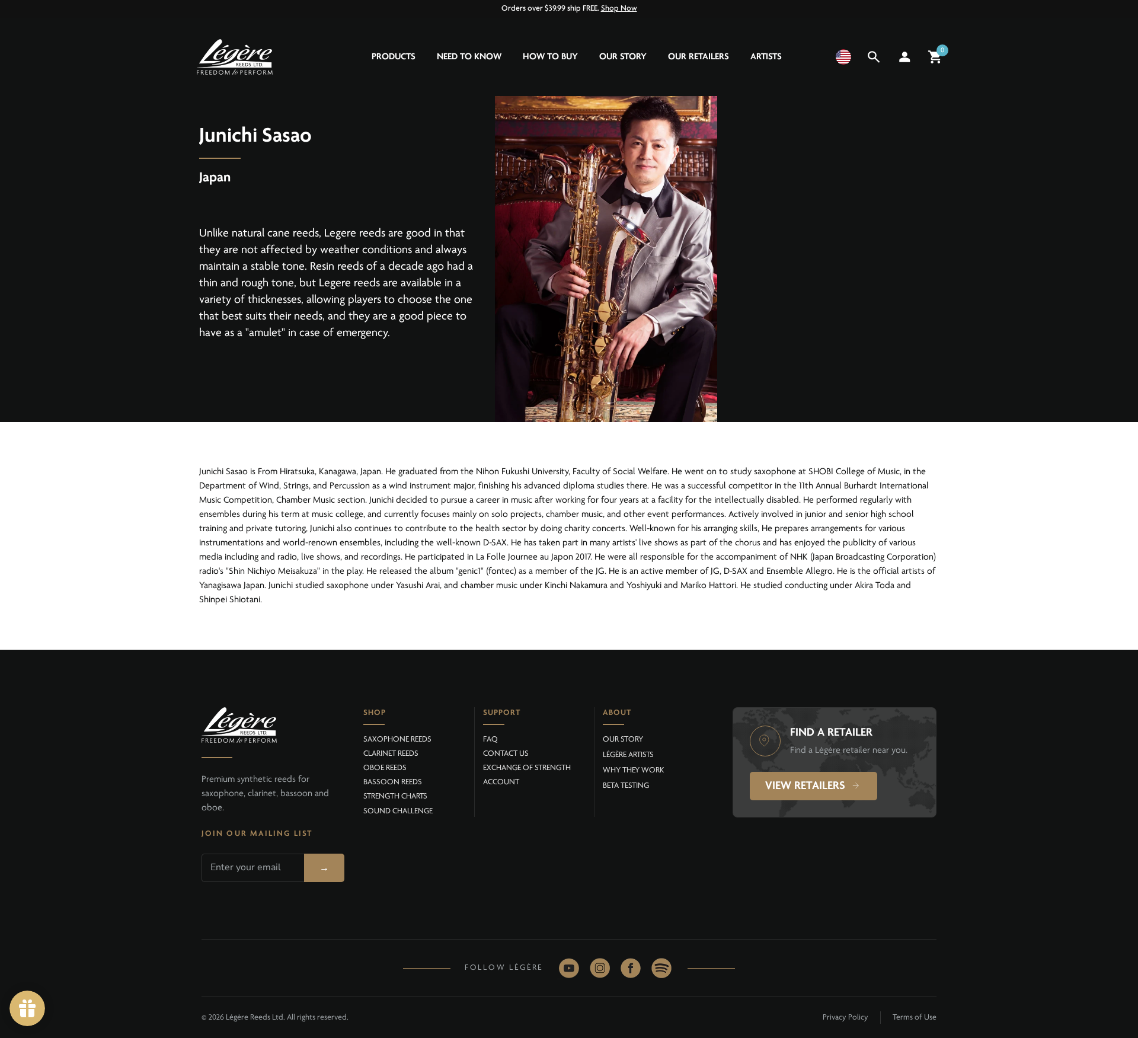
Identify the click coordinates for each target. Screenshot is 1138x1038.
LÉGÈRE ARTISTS (628, 754)
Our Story (623, 57)
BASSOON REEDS (392, 782)
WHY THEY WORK (633, 770)
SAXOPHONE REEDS (397, 739)
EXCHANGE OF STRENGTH (527, 768)
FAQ (490, 739)
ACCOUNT (501, 782)
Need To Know (469, 57)
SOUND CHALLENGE (398, 811)
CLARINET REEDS (390, 753)
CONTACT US (506, 753)
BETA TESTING (626, 785)
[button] (843, 56)
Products (393, 57)
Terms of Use (914, 1017)
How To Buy (550, 57)
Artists (766, 57)
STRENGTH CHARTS (395, 796)
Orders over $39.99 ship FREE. (569, 8)
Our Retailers (698, 57)
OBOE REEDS (385, 768)
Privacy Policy (845, 1017)
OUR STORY (623, 739)
